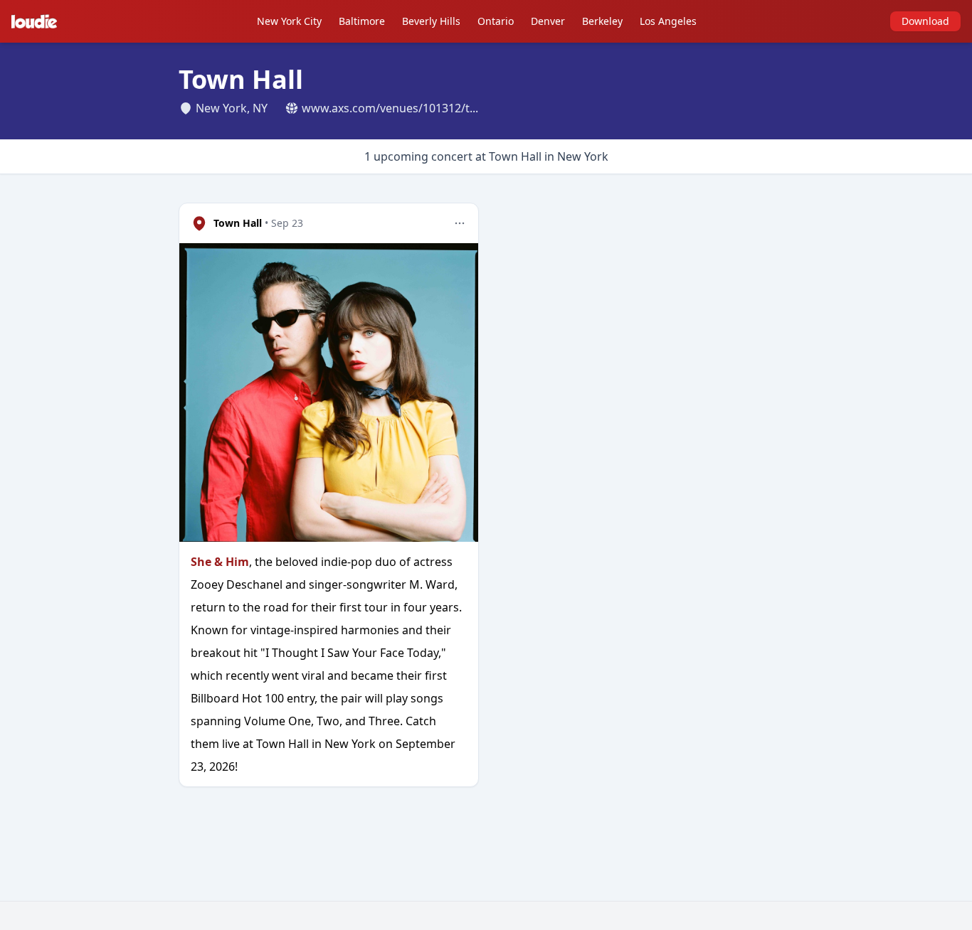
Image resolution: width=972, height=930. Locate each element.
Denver (548, 21)
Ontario (495, 21)
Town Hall (237, 223)
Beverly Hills (431, 21)
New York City (289, 21)
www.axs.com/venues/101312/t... (390, 108)
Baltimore (362, 21)
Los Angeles (668, 21)
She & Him (220, 562)
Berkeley (602, 21)
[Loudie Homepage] (37, 21)
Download (925, 21)
